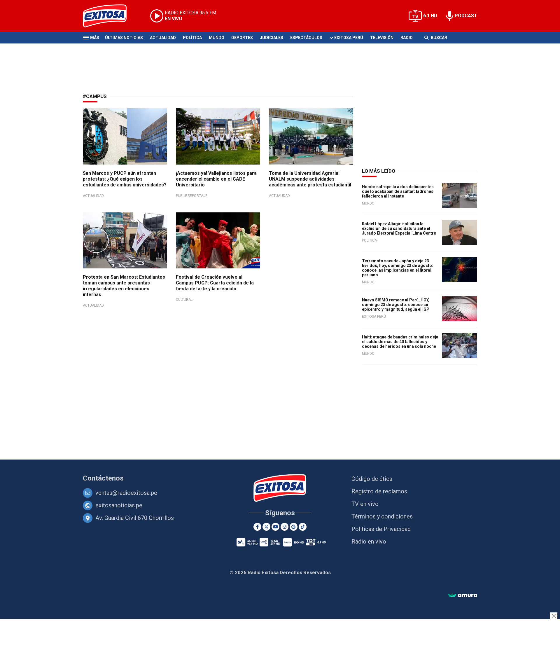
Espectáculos (306, 37)
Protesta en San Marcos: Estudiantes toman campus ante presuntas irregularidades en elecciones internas (124, 285)
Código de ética (371, 478)
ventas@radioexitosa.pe (126, 492)
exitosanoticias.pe (118, 505)
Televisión (381, 37)
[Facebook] (257, 527)
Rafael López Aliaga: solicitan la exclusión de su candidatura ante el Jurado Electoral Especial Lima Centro (399, 228)
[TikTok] (303, 527)
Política (192, 37)
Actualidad (163, 37)
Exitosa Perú (348, 37)
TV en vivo (365, 503)
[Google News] (294, 527)
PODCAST (466, 15)
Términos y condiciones (382, 516)
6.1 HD (430, 15)
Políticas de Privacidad (381, 528)
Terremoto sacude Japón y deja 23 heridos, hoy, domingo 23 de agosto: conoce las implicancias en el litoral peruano (397, 267)
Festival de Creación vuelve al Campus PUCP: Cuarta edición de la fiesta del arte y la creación (215, 282)
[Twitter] (266, 527)
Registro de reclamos (379, 491)
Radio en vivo (368, 541)
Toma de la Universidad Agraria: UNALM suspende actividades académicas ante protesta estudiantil (310, 179)
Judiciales (271, 37)
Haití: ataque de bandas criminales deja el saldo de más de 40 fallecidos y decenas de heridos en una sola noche (400, 342)
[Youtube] (275, 527)
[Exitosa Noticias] (109, 15)
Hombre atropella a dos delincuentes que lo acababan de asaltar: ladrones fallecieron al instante (398, 191)
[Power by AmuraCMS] (462, 595)
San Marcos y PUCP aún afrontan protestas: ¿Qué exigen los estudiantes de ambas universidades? (125, 179)
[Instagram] (284, 527)
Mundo (216, 37)
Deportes (242, 37)
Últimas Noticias (124, 37)
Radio (406, 37)
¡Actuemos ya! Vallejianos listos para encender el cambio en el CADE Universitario (216, 179)
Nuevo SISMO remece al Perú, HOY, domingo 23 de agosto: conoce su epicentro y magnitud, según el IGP (395, 305)
